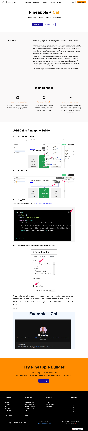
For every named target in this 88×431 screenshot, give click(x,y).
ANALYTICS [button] (7, 408)
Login (73, 2)
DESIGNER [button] (7, 402)
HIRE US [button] (26, 415)
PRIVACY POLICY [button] (49, 406)
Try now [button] (43, 381)
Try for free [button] (37, 24)
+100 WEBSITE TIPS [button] (29, 408)
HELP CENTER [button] (28, 413)
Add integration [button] (49, 24)
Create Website (81, 2)
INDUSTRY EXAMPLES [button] (30, 406)
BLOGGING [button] (7, 404)
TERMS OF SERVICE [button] (50, 404)
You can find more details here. (44, 203)
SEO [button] (6, 406)
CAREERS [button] (48, 402)
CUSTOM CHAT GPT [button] (9, 413)
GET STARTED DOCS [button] (29, 402)
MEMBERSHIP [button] (8, 410)
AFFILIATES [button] (48, 400)
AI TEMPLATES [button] (28, 400)
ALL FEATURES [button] (8, 415)
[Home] (9, 2)
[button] (36, 2)
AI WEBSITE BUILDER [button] (9, 400)
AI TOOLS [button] (27, 410)
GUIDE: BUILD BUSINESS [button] (30, 404)
